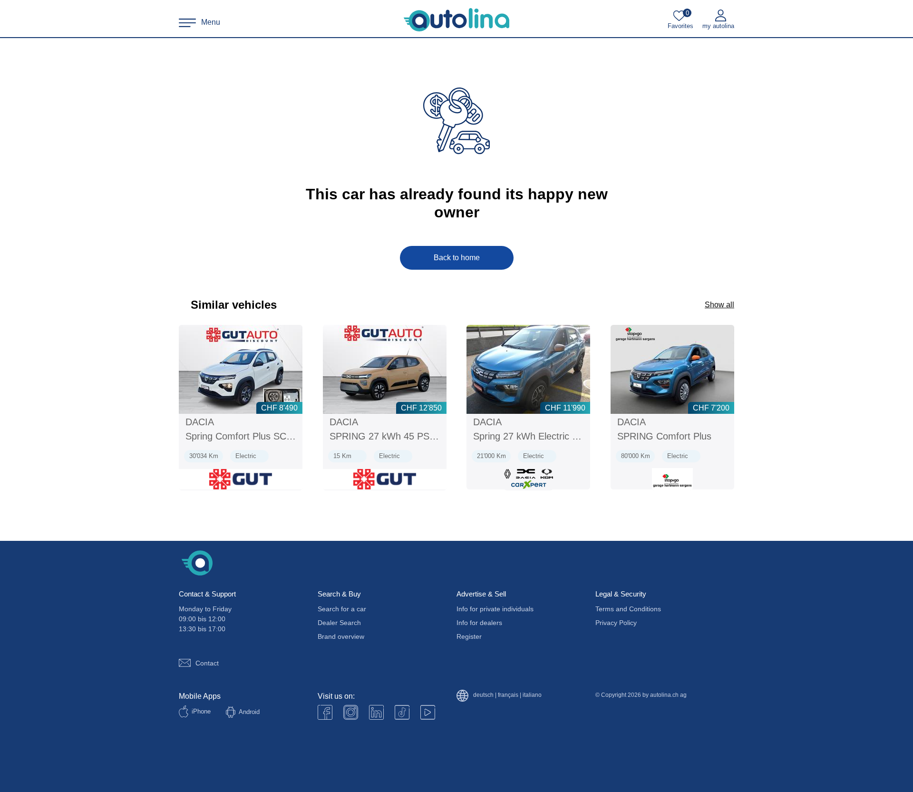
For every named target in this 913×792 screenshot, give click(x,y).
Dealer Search (339, 622)
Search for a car (342, 609)
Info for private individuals (495, 609)
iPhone (201, 711)
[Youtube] (350, 712)
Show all (719, 305)
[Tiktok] (402, 712)
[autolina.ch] (456, 20)
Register (469, 636)
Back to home (457, 258)
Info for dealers (479, 622)
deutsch (483, 695)
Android (249, 711)
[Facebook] (325, 712)
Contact (207, 663)
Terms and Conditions (628, 609)
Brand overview (341, 636)
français (508, 695)
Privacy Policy (616, 622)
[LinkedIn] (376, 712)
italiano (532, 695)
